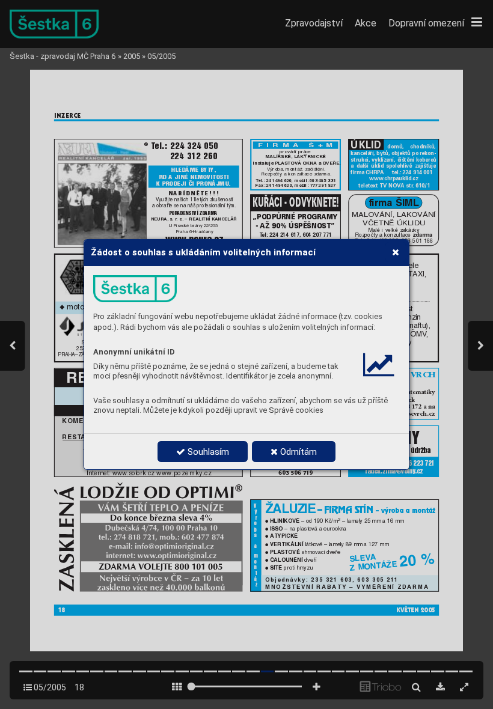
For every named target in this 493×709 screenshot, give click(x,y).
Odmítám (297, 451)
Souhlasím (207, 451)
